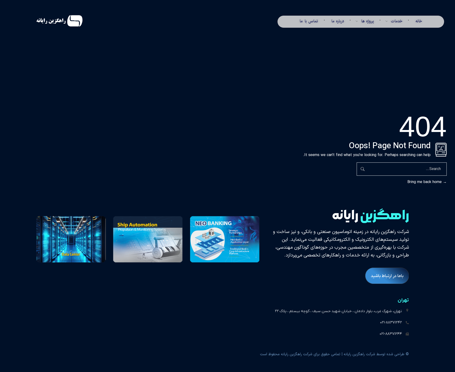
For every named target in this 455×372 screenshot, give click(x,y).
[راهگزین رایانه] (53, 21)
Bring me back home (425, 182)
